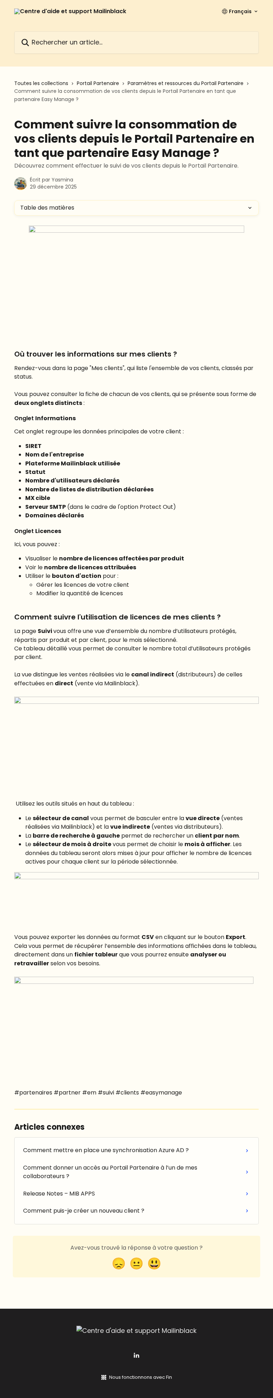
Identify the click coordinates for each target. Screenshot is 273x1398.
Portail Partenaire (98, 83)
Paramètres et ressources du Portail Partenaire (185, 83)
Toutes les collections (41, 83)
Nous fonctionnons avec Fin (140, 1377)
